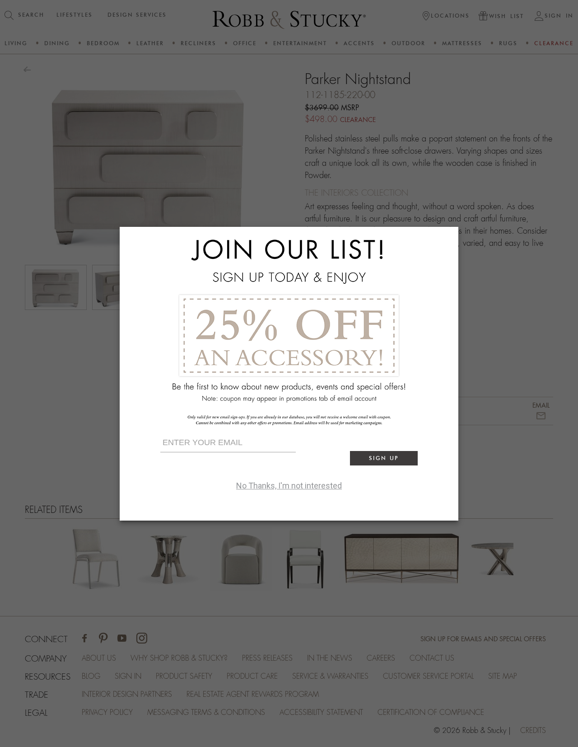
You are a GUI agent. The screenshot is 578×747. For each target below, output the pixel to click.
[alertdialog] (289, 374)
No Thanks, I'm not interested (289, 485)
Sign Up (384, 458)
